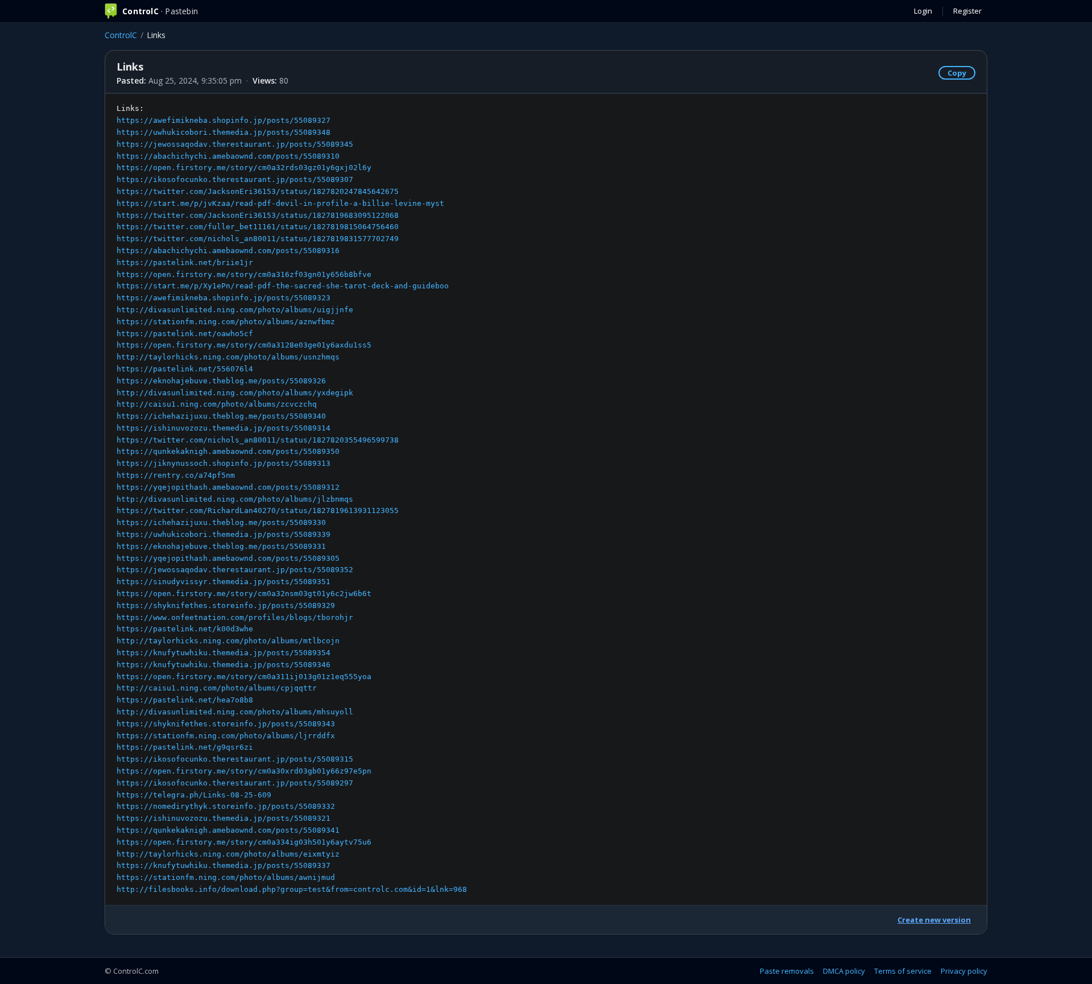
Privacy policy (964, 971)
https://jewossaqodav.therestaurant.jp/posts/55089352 (235, 569)
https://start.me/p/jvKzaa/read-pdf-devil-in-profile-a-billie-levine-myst (280, 203)
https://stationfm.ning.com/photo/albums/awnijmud (226, 877)
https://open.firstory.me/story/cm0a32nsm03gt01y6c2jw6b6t (244, 593)
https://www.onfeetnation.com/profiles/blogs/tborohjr (235, 617)
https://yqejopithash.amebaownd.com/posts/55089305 (228, 558)
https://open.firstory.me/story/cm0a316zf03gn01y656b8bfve (244, 274)
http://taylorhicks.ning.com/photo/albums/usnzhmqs (228, 357)
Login (923, 11)
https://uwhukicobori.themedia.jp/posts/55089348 (223, 132)
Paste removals (787, 971)
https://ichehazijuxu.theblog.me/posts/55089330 (221, 522)
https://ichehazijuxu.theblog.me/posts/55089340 (221, 416)
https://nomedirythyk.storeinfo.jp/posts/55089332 (226, 806)
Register (967, 11)
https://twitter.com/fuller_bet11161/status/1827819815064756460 (258, 226)
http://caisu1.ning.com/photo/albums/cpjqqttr (217, 688)
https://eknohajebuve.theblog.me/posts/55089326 (221, 381)
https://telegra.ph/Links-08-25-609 (194, 795)
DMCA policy (844, 971)
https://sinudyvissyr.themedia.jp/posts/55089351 (223, 581)
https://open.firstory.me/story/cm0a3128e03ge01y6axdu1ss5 (244, 345)
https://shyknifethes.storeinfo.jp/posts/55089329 (226, 605)
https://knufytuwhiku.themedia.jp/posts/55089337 (223, 865)
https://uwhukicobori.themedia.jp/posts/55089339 (223, 534)
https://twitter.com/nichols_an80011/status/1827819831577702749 (258, 238)
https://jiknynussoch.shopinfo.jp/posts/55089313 (223, 463)
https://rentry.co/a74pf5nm (176, 475)
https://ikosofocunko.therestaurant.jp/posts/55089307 (235, 179)
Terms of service (903, 971)
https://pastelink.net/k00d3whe (185, 629)
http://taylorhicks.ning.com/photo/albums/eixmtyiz (228, 854)
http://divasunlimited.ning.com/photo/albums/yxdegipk (235, 392)
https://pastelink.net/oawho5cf (185, 333)
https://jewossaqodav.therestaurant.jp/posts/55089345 (235, 144)
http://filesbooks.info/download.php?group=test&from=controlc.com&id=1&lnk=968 (292, 889)
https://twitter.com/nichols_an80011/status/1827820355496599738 (258, 440)
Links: (292, 499)
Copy (957, 73)
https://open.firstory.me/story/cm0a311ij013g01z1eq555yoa (244, 676)
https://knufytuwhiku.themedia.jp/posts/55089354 (223, 652)
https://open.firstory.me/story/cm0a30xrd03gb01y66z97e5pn (244, 771)
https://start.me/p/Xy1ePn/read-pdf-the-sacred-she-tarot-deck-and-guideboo (283, 286)
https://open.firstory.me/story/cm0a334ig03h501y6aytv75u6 (244, 842)
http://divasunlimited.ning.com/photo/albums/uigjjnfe (235, 309)
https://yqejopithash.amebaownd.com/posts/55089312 (228, 487)
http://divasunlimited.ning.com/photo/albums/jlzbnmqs (235, 499)
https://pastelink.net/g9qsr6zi (185, 747)
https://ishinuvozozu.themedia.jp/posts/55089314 (223, 428)
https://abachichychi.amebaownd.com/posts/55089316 (228, 250)
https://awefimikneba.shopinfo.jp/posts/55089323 (223, 297)
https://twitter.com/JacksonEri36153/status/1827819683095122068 (258, 215)
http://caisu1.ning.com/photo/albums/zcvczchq (217, 404)
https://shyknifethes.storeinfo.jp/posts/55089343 (226, 724)
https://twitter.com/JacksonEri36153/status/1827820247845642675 (258, 191)
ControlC (121, 35)
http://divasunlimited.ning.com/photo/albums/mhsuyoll (235, 712)
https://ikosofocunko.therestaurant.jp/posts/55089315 (235, 759)
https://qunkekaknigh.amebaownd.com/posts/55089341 (228, 830)
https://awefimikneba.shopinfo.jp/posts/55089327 (223, 120)
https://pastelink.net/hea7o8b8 (185, 700)
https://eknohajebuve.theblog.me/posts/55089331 (221, 546)
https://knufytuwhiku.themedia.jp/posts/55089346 (223, 664)
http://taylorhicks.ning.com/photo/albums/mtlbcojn (228, 640)
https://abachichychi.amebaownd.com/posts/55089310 (228, 156)
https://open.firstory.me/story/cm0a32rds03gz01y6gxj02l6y (244, 167)
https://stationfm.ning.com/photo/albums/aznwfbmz (226, 321)
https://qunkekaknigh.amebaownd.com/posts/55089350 (228, 451)
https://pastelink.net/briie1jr (185, 262)
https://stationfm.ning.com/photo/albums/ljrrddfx (226, 735)
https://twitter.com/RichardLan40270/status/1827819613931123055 (258, 510)
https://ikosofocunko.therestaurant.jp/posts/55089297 (235, 783)
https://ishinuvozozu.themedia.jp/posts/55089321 (223, 818)
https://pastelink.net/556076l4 (185, 369)
